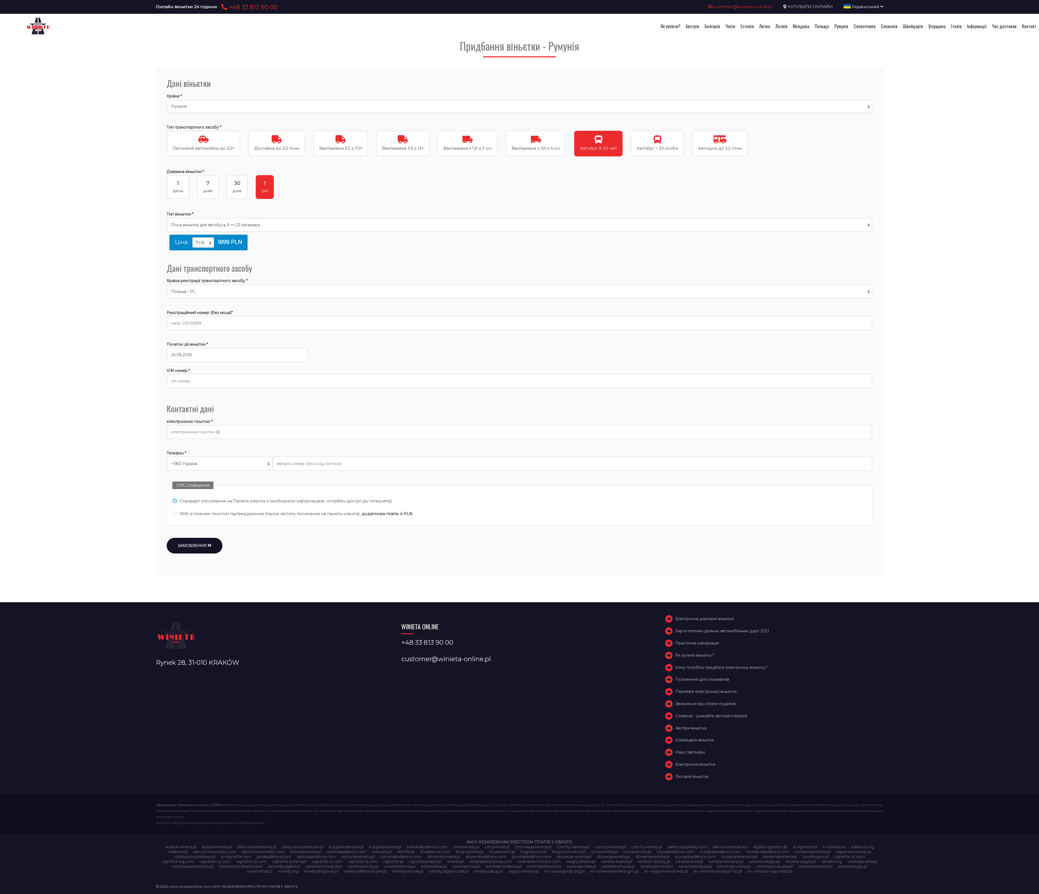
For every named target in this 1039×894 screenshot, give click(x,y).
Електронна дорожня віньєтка (704, 619)
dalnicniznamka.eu (730, 846)
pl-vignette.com (236, 856)
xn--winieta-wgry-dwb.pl (769, 871)
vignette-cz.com (215, 861)
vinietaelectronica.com (490, 861)
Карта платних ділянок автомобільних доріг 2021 (722, 630)
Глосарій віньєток (692, 776)
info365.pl (406, 851)
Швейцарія (913, 26)
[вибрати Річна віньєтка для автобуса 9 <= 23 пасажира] (519, 225)
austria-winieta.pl (180, 846)
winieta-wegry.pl (764, 861)
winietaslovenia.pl (656, 866)
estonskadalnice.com (347, 851)
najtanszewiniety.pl (853, 851)
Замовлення (192, 545)
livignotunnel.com (569, 851)
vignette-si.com (363, 861)
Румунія (841, 26)
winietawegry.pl (852, 866)
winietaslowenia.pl (734, 866)
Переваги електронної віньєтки (705, 691)
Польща (822, 26)
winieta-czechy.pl (654, 861)
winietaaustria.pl (862, 861)
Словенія (889, 26)
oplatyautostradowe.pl (195, 856)
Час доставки (1004, 26)
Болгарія (712, 26)
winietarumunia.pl (618, 866)
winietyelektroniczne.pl (365, 871)
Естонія (747, 26)
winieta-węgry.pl (800, 861)
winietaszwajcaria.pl (774, 866)
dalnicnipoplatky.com (687, 846)
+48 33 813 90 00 (252, 7)
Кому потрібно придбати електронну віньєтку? (721, 667)
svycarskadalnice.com (695, 856)
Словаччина (865, 26)
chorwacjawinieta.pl (533, 846)
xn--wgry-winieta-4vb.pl (666, 871)
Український (865, 6)
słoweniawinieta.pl (780, 856)
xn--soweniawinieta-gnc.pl (614, 871)
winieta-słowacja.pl (726, 861)
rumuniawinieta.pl (358, 856)
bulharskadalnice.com (427, 846)
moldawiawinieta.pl (812, 851)
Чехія (730, 26)
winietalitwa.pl (434, 866)
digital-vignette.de (770, 846)
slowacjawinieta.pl (613, 856)
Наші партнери (690, 752)
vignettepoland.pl (425, 861)
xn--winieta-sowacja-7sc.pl (717, 871)
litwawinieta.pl (502, 851)
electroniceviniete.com (263, 851)
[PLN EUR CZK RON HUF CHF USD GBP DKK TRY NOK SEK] (203, 242)
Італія (956, 26)
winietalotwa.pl (466, 866)
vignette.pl (393, 861)
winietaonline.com (544, 866)
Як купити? (670, 26)
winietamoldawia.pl (503, 866)
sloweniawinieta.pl (652, 856)
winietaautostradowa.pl (240, 866)
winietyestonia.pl (407, 871)
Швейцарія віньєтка (694, 740)
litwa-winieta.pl (470, 851)
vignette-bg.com (178, 861)
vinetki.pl (455, 861)
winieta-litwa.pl (689, 861)
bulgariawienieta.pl (346, 846)
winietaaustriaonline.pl (192, 866)
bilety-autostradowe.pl (302, 846)
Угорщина (937, 26)
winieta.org (831, 861)
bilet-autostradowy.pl (257, 846)
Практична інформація (697, 643)
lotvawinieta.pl (604, 851)
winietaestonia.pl (399, 866)
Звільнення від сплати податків (705, 703)
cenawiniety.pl (466, 846)
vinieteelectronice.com (539, 861)
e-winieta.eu (834, 846)
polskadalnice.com (274, 856)
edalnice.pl (178, 851)
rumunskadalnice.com (401, 856)
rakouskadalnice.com (316, 856)
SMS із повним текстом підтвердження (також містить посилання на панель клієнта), (296, 513)
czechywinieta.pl (610, 846)
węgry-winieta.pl (523, 871)
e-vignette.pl (805, 846)
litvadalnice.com (435, 851)
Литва (764, 26)
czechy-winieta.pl (573, 846)
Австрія (692, 26)
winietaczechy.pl (363, 866)
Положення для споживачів (702, 679)
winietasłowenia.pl (815, 866)
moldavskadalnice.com (767, 851)
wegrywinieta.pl (581, 861)
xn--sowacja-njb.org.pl (564, 871)
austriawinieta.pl (217, 846)
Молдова (801, 26)
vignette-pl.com (251, 861)
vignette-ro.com (327, 861)
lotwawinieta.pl (637, 851)
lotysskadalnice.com (675, 851)
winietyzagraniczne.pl (449, 871)
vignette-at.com (849, 856)
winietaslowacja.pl (695, 866)
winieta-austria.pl (616, 861)
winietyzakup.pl (488, 871)
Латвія (781, 26)
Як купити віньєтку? (694, 655)
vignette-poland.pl (289, 861)
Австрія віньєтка (690, 728)
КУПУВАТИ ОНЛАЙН (810, 6)
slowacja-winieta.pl (574, 856)
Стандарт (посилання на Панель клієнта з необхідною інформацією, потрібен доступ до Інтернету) (286, 500)
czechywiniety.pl (646, 846)
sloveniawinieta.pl (443, 856)
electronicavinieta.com (214, 851)
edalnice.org (862, 846)
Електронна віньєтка (695, 764)
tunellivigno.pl (815, 856)
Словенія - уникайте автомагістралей (711, 715)
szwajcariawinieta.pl (739, 856)
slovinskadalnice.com (531, 856)
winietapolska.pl (581, 866)
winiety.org (288, 871)
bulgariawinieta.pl (385, 846)
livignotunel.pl (534, 851)
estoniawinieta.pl (305, 851)
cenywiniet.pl (497, 846)
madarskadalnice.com (720, 851)
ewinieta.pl (382, 851)
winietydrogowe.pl (321, 871)
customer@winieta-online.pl (742, 6)
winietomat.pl (259, 871)
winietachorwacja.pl (323, 866)
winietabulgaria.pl (284, 866)
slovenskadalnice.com (486, 856)
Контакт (1029, 26)
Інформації (977, 26)
